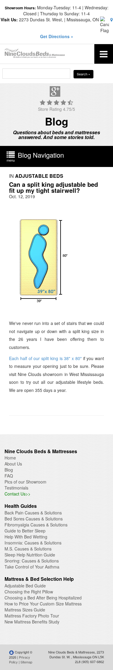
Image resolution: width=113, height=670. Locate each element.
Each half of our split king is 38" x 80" (46, 358)
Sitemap (26, 661)
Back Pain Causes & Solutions (33, 513)
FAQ (9, 476)
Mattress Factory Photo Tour (32, 616)
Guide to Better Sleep (25, 531)
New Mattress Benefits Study (32, 622)
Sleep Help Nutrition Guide (30, 555)
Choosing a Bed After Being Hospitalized (43, 598)
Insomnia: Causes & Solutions (33, 543)
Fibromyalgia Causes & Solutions (36, 525)
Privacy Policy (19, 659)
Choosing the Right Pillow (29, 592)
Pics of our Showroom (25, 482)
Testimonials (16, 488)
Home (10, 458)
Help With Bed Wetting (26, 537)
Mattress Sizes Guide (25, 610)
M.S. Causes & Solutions (28, 549)
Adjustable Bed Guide (25, 586)
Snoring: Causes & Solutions (32, 561)
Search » (83, 73)
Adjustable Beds (39, 175)
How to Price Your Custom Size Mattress (43, 604)
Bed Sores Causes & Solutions (34, 519)
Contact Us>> (17, 494)
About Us (13, 464)
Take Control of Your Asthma (32, 567)
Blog (9, 470)
